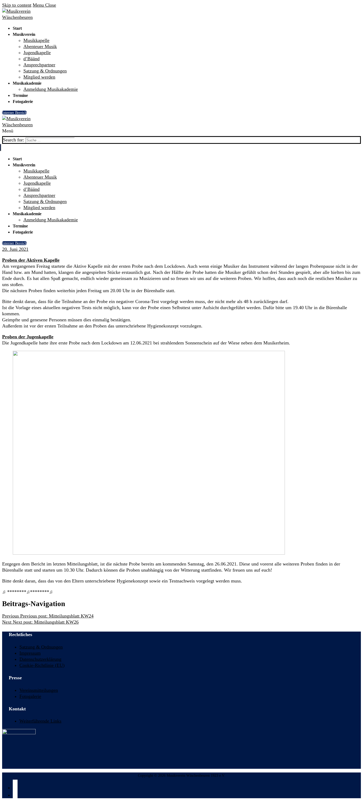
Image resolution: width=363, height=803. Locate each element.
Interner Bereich (14, 113)
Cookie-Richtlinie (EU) (42, 665)
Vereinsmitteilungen (38, 690)
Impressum (30, 653)
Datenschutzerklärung (40, 659)
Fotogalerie (30, 696)
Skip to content (16, 5)
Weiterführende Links (40, 721)
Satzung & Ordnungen (41, 647)
